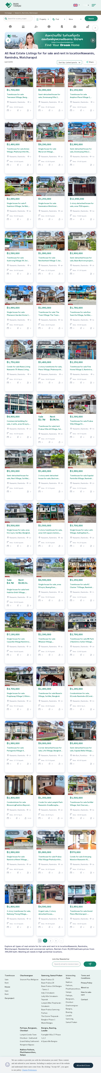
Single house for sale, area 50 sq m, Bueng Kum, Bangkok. (49, 586)
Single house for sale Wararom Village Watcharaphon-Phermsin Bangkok (49, 150)
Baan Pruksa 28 (47, 982)
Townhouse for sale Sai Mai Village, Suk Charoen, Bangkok (81, 804)
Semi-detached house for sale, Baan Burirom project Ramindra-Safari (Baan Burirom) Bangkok (81, 259)
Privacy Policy (86, 982)
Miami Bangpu (47, 1023)
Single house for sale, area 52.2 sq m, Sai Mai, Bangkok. (18, 531)
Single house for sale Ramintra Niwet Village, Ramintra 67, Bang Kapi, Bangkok (17, 858)
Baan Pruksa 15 (47, 979)
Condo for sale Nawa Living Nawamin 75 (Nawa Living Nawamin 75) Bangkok (18, 368)
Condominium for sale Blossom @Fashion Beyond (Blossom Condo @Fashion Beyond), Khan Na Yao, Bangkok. (18, 804)
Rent (7, 982)
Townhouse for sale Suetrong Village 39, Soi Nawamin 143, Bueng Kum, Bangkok (18, 259)
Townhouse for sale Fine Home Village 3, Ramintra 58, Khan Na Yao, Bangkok (81, 368)
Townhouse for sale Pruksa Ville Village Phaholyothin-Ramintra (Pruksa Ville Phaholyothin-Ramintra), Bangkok (49, 858)
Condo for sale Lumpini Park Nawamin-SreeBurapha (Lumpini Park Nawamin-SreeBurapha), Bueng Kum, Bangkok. (50, 804)
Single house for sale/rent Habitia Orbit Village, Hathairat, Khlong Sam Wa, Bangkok (18, 591)
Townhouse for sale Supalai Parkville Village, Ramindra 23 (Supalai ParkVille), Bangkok (82, 477)
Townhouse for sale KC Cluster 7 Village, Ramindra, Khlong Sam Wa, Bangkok (82, 586)
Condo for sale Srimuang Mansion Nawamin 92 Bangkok (80, 858)
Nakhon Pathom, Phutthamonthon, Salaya (28, 1052)
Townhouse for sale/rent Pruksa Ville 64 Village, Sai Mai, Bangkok (49, 427)
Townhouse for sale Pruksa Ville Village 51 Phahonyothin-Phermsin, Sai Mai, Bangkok (81, 422)
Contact (84, 999)
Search (91, 18)
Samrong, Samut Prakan (51, 975)
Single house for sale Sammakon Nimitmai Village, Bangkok (47, 205)
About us (85, 987)
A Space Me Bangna (49, 1041)
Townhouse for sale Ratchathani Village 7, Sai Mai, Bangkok (49, 259)
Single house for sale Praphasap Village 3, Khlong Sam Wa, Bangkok (19, 695)
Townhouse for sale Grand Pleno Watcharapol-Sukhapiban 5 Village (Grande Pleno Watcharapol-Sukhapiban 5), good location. (81, 912)
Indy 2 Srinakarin (47, 993)
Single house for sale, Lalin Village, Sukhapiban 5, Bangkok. (81, 531)
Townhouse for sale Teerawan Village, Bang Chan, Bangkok (17, 96)
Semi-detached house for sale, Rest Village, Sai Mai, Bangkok (18, 477)
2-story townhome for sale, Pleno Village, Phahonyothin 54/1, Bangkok (50, 368)
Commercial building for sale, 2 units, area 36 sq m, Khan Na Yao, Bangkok (18, 422)
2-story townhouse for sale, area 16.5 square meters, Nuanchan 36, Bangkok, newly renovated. (50, 531)
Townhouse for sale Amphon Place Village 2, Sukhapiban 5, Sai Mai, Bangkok (80, 96)
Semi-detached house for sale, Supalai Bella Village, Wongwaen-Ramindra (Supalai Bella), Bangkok (81, 749)
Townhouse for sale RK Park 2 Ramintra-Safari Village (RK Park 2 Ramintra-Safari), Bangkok (82, 640)
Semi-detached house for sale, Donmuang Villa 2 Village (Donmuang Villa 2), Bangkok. (49, 96)
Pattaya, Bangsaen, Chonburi (70, 998)
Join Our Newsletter (60, 959)
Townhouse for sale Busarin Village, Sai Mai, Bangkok (50, 694)
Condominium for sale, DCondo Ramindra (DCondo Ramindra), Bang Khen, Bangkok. (81, 695)
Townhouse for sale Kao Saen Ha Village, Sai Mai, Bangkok (80, 313)
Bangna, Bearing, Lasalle (69, 1011)
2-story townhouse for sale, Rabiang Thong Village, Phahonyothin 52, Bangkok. (19, 912)
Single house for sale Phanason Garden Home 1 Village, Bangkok (18, 313)
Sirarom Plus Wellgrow (29, 979)
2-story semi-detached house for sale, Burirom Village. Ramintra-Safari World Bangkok (48, 477)
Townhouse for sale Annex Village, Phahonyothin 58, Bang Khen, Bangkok (18, 150)
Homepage (8, 13)
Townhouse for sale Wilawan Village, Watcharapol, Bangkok (48, 640)
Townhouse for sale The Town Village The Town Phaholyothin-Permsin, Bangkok (48, 313)
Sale (6, 979)
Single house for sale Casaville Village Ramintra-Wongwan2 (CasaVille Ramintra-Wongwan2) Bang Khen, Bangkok (18, 640)
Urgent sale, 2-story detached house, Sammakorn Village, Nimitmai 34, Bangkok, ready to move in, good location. (48, 912)
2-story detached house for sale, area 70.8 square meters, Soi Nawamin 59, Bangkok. (82, 205)
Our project (9, 998)
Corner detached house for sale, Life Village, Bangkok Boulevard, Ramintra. (50, 749)
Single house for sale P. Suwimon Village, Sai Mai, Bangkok (17, 205)
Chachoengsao (26, 975)
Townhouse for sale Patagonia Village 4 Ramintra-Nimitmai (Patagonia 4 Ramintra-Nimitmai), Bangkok (17, 749)
